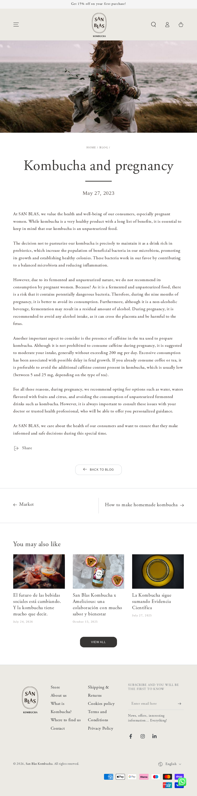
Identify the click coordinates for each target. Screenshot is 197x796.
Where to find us (66, 720)
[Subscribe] (177, 703)
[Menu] (16, 24)
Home (91, 147)
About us (59, 696)
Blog (103, 147)
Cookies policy (101, 704)
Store (55, 687)
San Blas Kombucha (39, 764)
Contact (58, 729)
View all (98, 642)
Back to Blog (102, 469)
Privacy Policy (100, 729)
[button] (153, 24)
